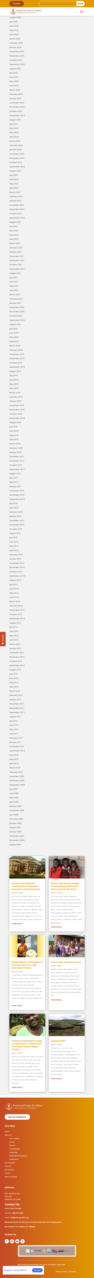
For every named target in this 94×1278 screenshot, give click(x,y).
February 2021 (16, 298)
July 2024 (13, 124)
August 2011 (15, 716)
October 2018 (15, 414)
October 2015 (15, 529)
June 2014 (13, 588)
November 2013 (16, 610)
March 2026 (14, 38)
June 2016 (13, 507)
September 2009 (17, 784)
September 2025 (17, 64)
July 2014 (13, 584)
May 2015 (13, 546)
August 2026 (15, 17)
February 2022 (16, 247)
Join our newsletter (17, 1117)
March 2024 (14, 141)
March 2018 (14, 443)
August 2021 (15, 273)
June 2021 (13, 281)
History (12, 1142)
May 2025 (13, 81)
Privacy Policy (61, 1271)
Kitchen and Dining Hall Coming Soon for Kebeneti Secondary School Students (26, 886)
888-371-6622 (18, 1213)
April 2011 (14, 733)
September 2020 (17, 320)
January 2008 (15, 823)
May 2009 (13, 797)
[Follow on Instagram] (12, 1241)
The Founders (14, 1138)
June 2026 (13, 26)
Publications (13, 1159)
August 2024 (15, 119)
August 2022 (15, 222)
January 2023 (15, 200)
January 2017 (15, 486)
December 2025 (16, 51)
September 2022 (17, 217)
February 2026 (16, 43)
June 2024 (13, 128)
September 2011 (17, 712)
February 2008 (16, 819)
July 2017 (13, 478)
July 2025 (13, 72)
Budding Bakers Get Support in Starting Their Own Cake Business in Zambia (27, 965)
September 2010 (17, 750)
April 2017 (14, 482)
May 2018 (13, 435)
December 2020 (16, 307)
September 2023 (17, 166)
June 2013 (13, 631)
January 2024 (15, 149)
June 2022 (13, 230)
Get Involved (9, 1170)
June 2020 (13, 333)
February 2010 (16, 772)
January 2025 (15, 98)
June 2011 (13, 725)
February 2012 (16, 695)
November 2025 (16, 55)
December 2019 (16, 354)
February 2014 (16, 605)
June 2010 (13, 755)
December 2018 (16, 405)
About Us (8, 1135)
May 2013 (13, 635)
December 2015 (16, 520)
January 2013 (15, 648)
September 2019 (17, 367)
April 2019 (14, 388)
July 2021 (13, 277)
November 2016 (16, 495)
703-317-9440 (15, 1208)
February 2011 (16, 738)
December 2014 (16, 563)
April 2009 (14, 802)
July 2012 (13, 674)
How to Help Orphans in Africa (66, 962)
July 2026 (13, 21)
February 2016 (16, 512)
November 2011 (16, 708)
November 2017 (16, 460)
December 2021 (16, 256)
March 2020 (14, 345)
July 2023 (13, 175)
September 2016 (17, 499)
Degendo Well (58, 1041)
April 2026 (14, 34)
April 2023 (14, 188)
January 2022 (15, 252)
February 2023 (16, 196)
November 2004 (16, 840)
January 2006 (15, 831)
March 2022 (14, 243)
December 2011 (16, 703)
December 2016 (16, 490)
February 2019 (16, 396)
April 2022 (14, 239)
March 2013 (14, 644)
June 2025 (13, 77)
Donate (16, 3)
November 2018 (16, 409)
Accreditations (14, 1149)
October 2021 (15, 264)
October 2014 (15, 571)
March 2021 (14, 294)
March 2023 (14, 192)
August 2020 (15, 324)
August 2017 (15, 473)
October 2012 (15, 661)
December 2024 (16, 102)
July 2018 (13, 426)
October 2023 (15, 162)
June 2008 (13, 814)
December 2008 (16, 810)
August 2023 (15, 170)
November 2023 (16, 158)
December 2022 (16, 205)
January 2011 (15, 742)
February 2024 (16, 145)
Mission (12, 1145)
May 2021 (13, 286)
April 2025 (14, 85)
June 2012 (13, 678)
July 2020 (13, 328)
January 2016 (15, 516)
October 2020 (15, 315)
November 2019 (16, 358)
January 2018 (15, 452)
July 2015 (13, 537)
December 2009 (16, 776)
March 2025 (14, 90)
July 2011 (13, 721)
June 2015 (13, 541)
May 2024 (13, 132)
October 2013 (15, 614)
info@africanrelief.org (19, 1217)
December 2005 (16, 836)
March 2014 (14, 601)
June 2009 (13, 793)
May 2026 (13, 30)
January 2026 (15, 47)
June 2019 (13, 379)
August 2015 (15, 533)
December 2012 (16, 652)
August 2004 (15, 844)
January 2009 (15, 806)
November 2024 (16, 107)
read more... (17, 924)
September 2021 (17, 269)
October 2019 (15, 362)
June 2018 (13, 431)
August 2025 (15, 68)
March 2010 (14, 767)
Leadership (13, 1152)
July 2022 (13, 226)
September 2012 (17, 665)
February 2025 (16, 94)
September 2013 (17, 618)
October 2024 (15, 111)
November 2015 (16, 524)
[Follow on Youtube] (17, 1241)
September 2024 (17, 115)
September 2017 (17, 469)
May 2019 (13, 384)
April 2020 (14, 341)
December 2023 (16, 153)
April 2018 (14, 439)
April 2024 (14, 136)
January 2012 (15, 699)
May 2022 (13, 235)
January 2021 (15, 303)
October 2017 (15, 465)
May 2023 (13, 183)
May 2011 (13, 729)
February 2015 (16, 554)
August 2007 (15, 827)
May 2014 (13, 593)
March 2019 (14, 392)
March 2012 (14, 691)
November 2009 (16, 780)
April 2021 (14, 290)
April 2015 (14, 550)
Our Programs (10, 1163)
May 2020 (13, 337)
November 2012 (16, 657)
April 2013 (14, 639)
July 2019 (13, 375)
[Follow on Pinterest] (23, 1241)
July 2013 (13, 627)
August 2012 (15, 669)
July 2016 (13, 503)
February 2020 (16, 350)
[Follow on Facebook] (7, 1241)
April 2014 (14, 597)
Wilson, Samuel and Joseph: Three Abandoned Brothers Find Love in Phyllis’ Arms (65, 886)
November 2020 (16, 311)
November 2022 (16, 209)
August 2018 (15, 422)
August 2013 (15, 623)
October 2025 (15, 60)
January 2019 (15, 401)
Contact (72, 1271)
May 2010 (13, 759)
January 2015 (15, 558)
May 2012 (13, 682)
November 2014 (16, 567)
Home (7, 1131)
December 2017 (16, 456)
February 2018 (16, 448)
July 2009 (13, 789)
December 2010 (16, 746)
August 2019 (15, 371)
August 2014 (15, 580)
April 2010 (14, 763)
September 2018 (17, 418)
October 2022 (15, 213)
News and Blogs (11, 1177)
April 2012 (14, 686)
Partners (8, 1166)
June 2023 (13, 179)
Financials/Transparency (18, 1156)
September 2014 (17, 576)
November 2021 (16, 260)
